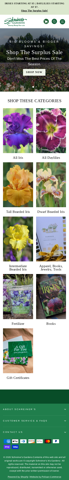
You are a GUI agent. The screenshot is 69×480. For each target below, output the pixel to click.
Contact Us (13, 432)
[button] (33, 87)
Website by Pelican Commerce (45, 477)
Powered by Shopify (18, 477)
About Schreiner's (19, 409)
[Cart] (46, 21)
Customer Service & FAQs (25, 421)
